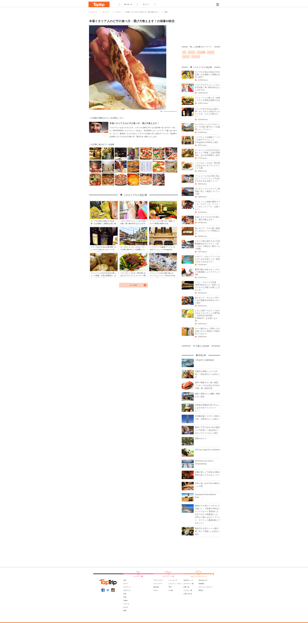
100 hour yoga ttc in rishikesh (207, 450)
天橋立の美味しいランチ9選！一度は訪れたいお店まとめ (207, 374)
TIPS (170, 587)
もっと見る (133, 285)
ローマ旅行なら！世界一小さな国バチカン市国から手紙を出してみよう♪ (207, 331)
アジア (125, 583)
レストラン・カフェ (174, 583)
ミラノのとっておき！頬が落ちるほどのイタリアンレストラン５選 (207, 165)
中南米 (125, 600)
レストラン (186, 56)
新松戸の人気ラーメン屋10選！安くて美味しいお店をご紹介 (207, 531)
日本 (124, 580)
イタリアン (191, 52)
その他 (170, 590)
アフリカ (126, 604)
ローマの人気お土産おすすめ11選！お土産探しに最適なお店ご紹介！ (207, 74)
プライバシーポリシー (206, 587)
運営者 (201, 590)
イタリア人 (211, 52)
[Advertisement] (201, 31)
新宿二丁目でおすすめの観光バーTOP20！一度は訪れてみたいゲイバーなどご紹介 (207, 430)
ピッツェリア (195, 56)
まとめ (125, 607)
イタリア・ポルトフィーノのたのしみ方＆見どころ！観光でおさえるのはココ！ (207, 259)
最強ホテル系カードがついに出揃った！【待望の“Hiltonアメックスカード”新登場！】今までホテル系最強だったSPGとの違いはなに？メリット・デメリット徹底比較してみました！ (207, 514)
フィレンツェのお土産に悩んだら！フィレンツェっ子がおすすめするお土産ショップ (207, 178)
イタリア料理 (201, 52)
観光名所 (156, 587)
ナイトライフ (157, 583)
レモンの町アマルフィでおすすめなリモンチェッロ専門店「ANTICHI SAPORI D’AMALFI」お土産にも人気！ (207, 316)
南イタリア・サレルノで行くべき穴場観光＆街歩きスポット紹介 (207, 300)
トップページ (92, 12)
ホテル (155, 590)
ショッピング (172, 580)
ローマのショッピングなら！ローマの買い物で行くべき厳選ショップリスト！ (207, 126)
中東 (124, 597)
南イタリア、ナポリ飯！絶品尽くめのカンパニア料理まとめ (207, 230)
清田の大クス (200, 438)
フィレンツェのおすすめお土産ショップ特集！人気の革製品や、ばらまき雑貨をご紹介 (207, 152)
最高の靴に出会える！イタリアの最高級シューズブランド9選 (207, 271)
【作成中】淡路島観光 (204, 360)
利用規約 (201, 583)
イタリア (118, 12)
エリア (147, 4)
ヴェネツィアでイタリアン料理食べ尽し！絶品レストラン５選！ (207, 191)
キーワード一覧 (188, 583)
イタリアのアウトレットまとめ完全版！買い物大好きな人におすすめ (207, 87)
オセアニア (127, 590)
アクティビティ (158, 580)
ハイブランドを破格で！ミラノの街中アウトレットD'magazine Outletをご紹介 (207, 139)
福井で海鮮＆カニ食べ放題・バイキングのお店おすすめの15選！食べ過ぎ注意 (207, 385)
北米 (124, 594)
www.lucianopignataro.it (170, 111)
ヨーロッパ (106, 12)
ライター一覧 (187, 590)
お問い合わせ (187, 594)
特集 (124, 610)
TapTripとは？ (203, 580)
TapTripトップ (188, 580)
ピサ (184, 52)
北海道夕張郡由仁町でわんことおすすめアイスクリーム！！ (207, 408)
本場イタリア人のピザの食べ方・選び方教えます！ (142, 12)
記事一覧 (129, 4)
